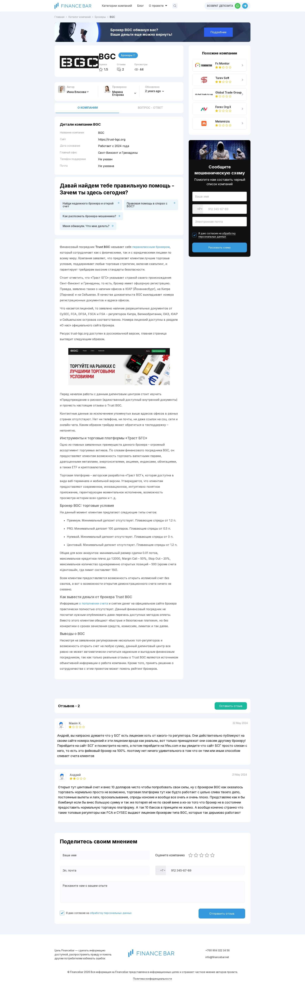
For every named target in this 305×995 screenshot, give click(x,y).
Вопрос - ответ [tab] (150, 107)
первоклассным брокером (151, 247)
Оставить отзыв (230, 706)
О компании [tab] (87, 107)
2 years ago (153, 91)
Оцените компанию (170, 855)
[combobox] (197, 209)
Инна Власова (76, 92)
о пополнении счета (93, 603)
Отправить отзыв (221, 913)
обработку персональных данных (217, 235)
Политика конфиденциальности (152, 978)
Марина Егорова (118, 93)
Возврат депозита (220, 5)
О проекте (157, 5)
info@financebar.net (217, 957)
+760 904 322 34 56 (217, 950)
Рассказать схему (219, 247)
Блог (140, 5)
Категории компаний (117, 5)
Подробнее (218, 32)
